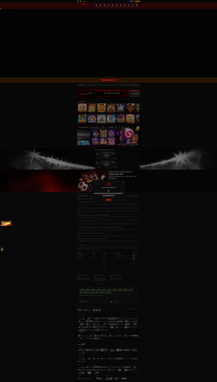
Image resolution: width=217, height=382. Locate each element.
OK (108, 199)
